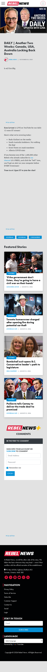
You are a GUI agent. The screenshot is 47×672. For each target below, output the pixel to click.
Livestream (9, 237)
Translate (20, 644)
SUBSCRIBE (11, 451)
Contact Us (8, 605)
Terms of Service (10, 593)
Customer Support (10, 601)
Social (6, 608)
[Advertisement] (23, 97)
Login (6, 612)
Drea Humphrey (12, 371)
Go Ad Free (11, 122)
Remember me (15, 468)
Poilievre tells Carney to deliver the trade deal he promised (20, 406)
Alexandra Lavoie (13, 287)
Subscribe (7, 597)
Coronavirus (35, 237)
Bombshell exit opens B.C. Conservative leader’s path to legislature (23, 364)
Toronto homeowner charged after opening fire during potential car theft (23, 322)
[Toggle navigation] (3, 3)
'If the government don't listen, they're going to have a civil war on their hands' (23, 280)
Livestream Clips (12, 329)
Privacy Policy (9, 589)
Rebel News (13, 59)
